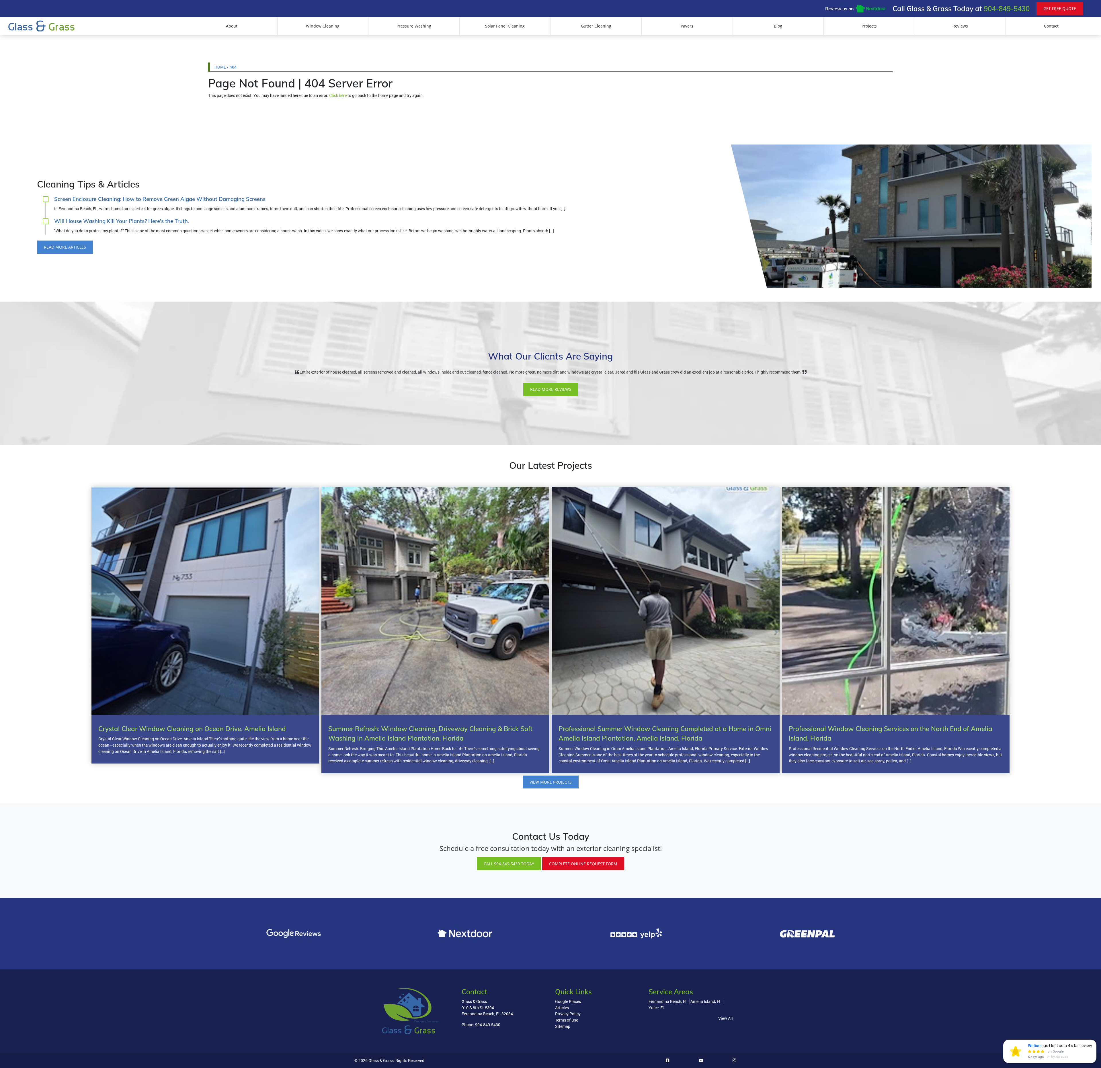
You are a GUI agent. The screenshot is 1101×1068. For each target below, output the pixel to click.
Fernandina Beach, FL (668, 1001)
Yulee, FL (657, 1007)
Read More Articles (65, 247)
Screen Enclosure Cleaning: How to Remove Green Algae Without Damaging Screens (160, 199)
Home (220, 67)
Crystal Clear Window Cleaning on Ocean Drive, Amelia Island (192, 729)
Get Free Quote (1059, 8)
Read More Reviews (550, 389)
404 (233, 67)
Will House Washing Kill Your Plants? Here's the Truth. (121, 221)
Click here (338, 95)
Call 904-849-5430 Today (509, 863)
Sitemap (562, 1026)
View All (725, 1018)
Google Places (568, 1001)
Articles (562, 1007)
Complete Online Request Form (583, 863)
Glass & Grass (381, 1060)
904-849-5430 (1007, 8)
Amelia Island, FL (705, 1001)
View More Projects (551, 782)
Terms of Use (566, 1020)
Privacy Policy (568, 1013)
